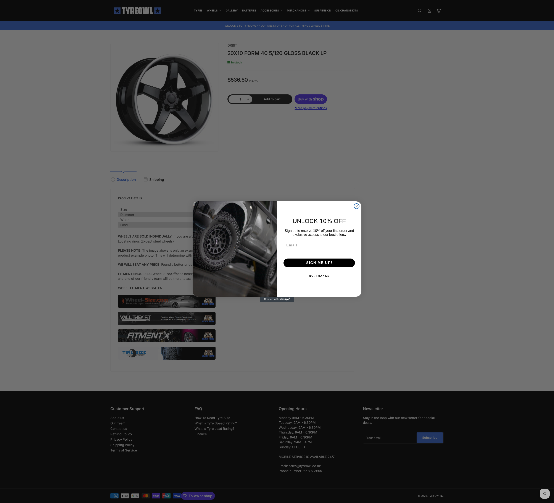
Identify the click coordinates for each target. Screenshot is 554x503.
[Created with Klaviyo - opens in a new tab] (277, 299)
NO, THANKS (319, 275)
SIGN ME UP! (319, 263)
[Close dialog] (356, 206)
